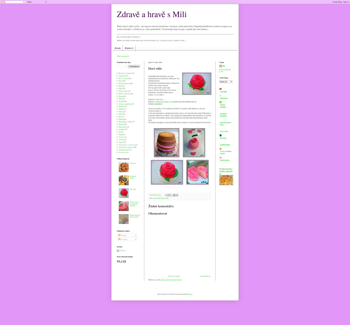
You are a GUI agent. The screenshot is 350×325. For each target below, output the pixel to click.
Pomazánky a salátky (125, 122)
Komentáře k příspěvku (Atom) (172, 280)
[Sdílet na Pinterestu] (177, 195)
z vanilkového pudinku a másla (164, 102)
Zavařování (122, 152)
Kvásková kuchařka (223, 115)
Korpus (163, 198)
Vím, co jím (224, 131)
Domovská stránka (174, 276)
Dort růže (133, 189)
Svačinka (122, 129)
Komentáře (123, 239)
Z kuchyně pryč (124, 150)
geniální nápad (225, 145)
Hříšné (159, 198)
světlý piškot (159, 99)
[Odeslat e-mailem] (166, 195)
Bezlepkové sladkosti (125, 73)
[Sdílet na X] (171, 195)
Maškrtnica (224, 98)
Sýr (120, 132)
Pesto (120, 117)
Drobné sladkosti (124, 83)
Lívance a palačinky (125, 104)
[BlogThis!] (169, 195)
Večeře (121, 139)
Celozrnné (122, 76)
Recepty (118, 48)
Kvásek (121, 101)
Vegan (121, 142)
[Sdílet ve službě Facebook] (174, 195)
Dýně (120, 86)
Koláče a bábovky (124, 94)
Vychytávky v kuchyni (126, 147)
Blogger (189, 294)
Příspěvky (123, 235)
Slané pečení (123, 127)
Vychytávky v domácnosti (127, 145)
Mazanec (121, 106)
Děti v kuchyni (123, 78)
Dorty (154, 198)
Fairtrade (223, 138)
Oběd (120, 114)
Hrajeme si (129, 48)
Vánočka (121, 137)
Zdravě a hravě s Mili (152, 13)
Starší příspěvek (206, 276)
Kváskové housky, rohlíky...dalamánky (225, 171)
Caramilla (223, 92)
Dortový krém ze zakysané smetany (134, 204)
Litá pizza (133, 163)
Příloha (121, 124)
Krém (167, 198)
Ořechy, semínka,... (223, 106)
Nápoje (121, 111)
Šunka (121, 134)
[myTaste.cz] (121, 250)
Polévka (121, 119)
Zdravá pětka (224, 160)
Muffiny (121, 109)
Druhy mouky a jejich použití (135, 216)
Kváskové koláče (133, 177)
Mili (223, 66)
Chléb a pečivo (123, 91)
